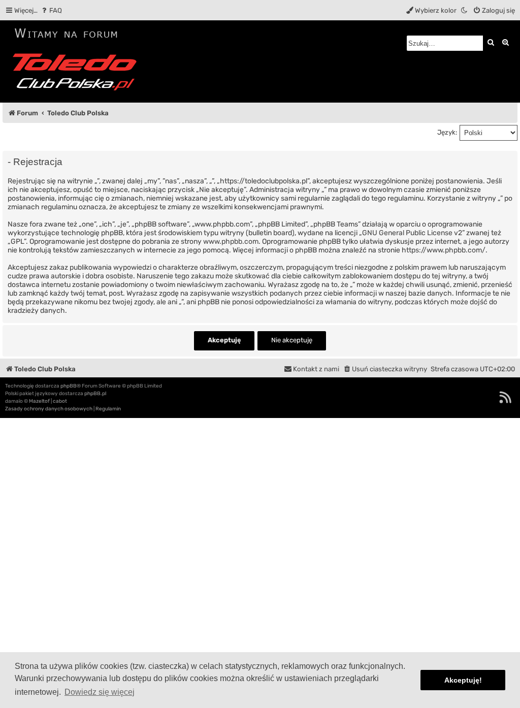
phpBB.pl (95, 394)
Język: (447, 132)
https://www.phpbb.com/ (443, 250)
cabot (60, 401)
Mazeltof (39, 401)
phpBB (68, 386)
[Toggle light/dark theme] (464, 10)
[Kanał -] (505, 397)
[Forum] (78, 61)
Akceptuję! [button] (463, 680)
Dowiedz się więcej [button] (99, 692)
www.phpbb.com (230, 241)
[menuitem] (51, 10)
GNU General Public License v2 (412, 233)
